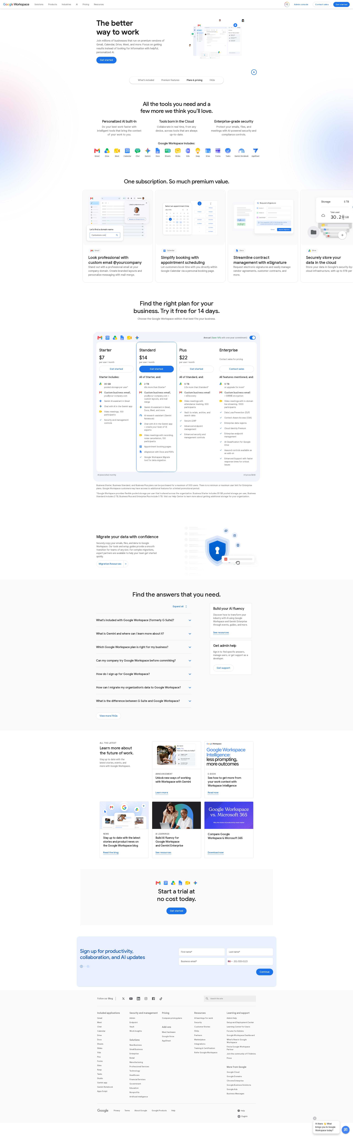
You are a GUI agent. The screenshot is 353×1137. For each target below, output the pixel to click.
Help (173, 1110)
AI (77, 4)
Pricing (86, 4)
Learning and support (238, 1013)
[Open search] (286, 4)
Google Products (159, 1110)
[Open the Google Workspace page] (16, 4)
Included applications (108, 1013)
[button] (346, 1130)
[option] (146, 80)
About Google (141, 1110)
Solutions (39, 4)
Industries (66, 4)
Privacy (117, 1110)
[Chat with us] (346, 1130)
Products (52, 4)
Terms (127, 1110)
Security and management (144, 1013)
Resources (99, 4)
